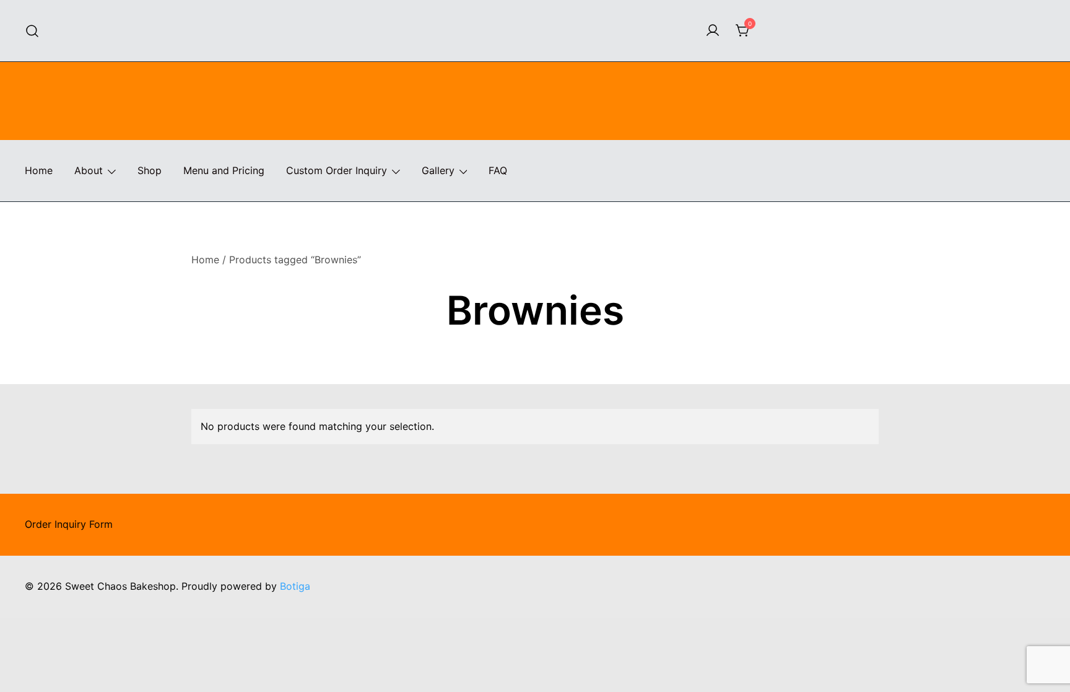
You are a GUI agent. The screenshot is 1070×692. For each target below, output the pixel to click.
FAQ (498, 170)
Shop (149, 170)
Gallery (438, 170)
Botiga (295, 586)
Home (39, 170)
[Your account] (712, 31)
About (88, 170)
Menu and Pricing (223, 170)
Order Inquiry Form (69, 524)
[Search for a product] (32, 30)
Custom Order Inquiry (336, 170)
